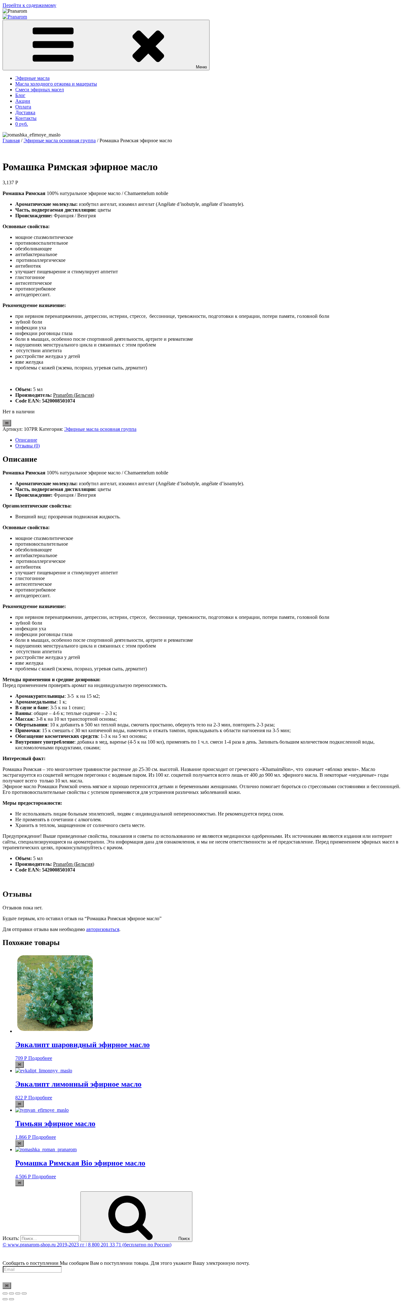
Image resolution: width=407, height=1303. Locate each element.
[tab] (209, 440)
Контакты (26, 118)
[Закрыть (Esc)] (5, 1293)
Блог (20, 95)
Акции (22, 101)
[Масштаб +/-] (24, 1293)
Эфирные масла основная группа (60, 140)
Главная (11, 140)
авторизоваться (102, 929)
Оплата (23, 106)
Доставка (25, 112)
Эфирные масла (32, 78)
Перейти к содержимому (29, 5)
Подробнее (40, 1058)
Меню (201, 67)
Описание (26, 440)
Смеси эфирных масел (39, 89)
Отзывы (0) (27, 445)
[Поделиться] (11, 1293)
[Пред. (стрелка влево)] (5, 1299)
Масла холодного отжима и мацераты (56, 84)
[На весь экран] (17, 1293)
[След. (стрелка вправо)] (11, 1299)
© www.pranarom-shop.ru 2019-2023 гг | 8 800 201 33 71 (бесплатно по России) (87, 1244)
